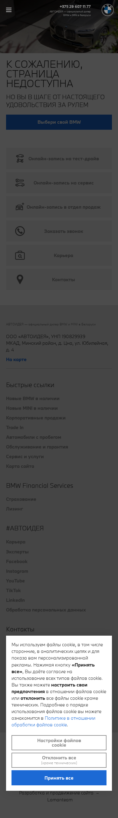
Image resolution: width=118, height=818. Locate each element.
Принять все (59, 778)
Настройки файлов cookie (59, 742)
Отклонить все (59, 759)
